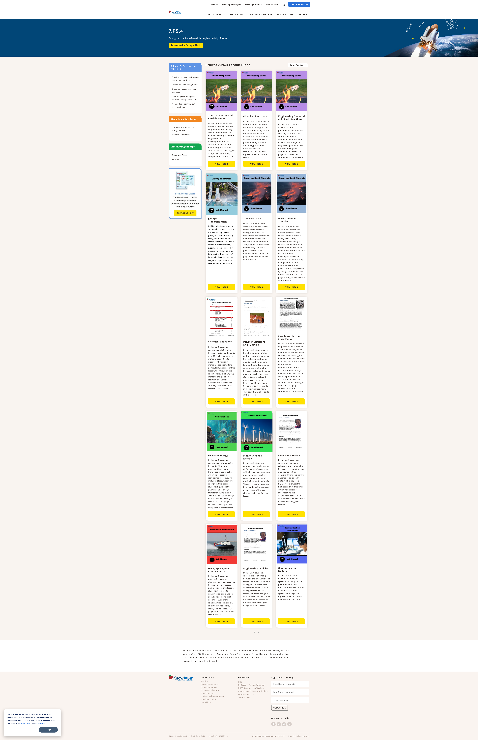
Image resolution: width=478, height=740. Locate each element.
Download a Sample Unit (185, 45)
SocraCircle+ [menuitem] (244, 697)
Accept (48, 730)
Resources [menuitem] (271, 4)
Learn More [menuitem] (302, 14)
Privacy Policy (26, 723)
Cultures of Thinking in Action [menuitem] (251, 685)
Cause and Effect (179, 155)
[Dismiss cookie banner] (58, 712)
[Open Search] (284, 4)
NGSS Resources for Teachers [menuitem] (251, 688)
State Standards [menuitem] (236, 14)
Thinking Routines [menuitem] (253, 4)
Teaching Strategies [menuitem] (231, 4)
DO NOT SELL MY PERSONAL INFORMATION (268, 736)
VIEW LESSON (221, 164)
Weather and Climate (181, 135)
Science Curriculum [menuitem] (216, 14)
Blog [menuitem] (240, 682)
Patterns (175, 159)
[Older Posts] (258, 632)
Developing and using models (185, 84)
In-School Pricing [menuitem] (285, 14)
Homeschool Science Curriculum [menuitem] (253, 691)
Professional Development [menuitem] (260, 14)
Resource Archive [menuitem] (246, 694)
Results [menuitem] (214, 4)
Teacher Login (299, 4)
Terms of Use (40, 723)
